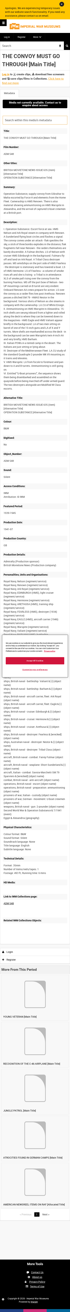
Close (61, 4)
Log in (7, 36)
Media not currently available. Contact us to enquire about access (35, 104)
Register (21, 36)
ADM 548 (9, 903)
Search (67, 45)
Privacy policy (49, 651)
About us (37, 1277)
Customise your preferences (35, 670)
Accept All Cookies (35, 661)
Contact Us (37, 1272)
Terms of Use (37, 1286)
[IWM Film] (35, 26)
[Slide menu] (3, 22)
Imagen (34, 1301)
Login (9, 952)
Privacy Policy (37, 1281)
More (35, 36)
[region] (35, 656)
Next (45, 1214)
